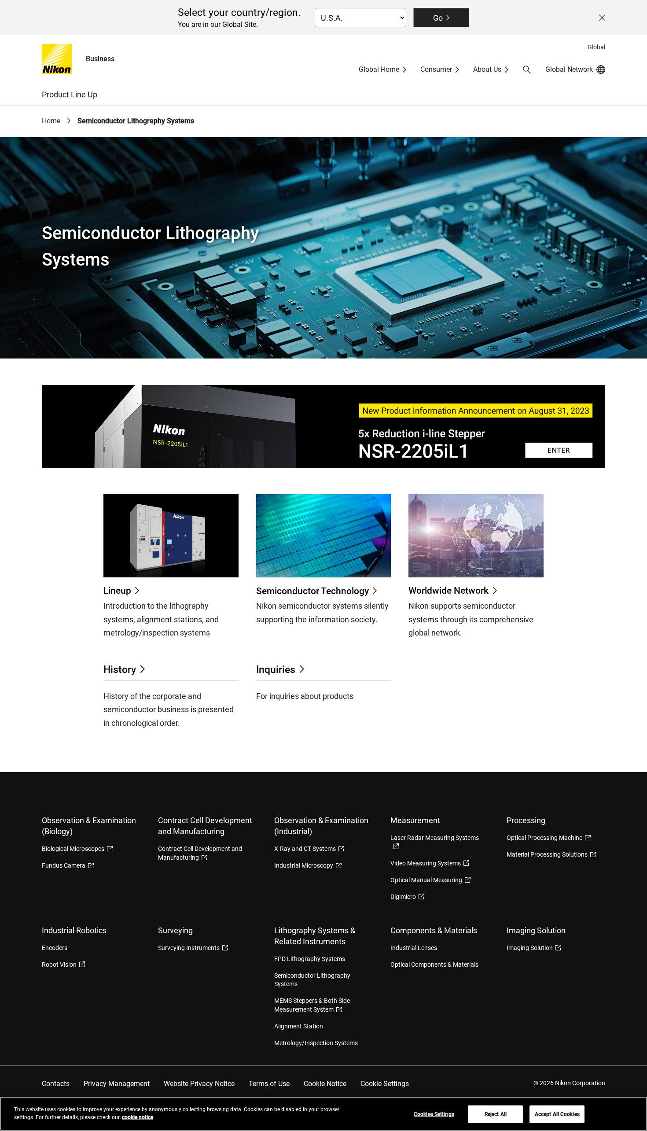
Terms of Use (269, 1083)
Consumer (436, 69)
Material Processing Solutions (547, 854)
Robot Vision (59, 964)
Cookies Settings (434, 1114)
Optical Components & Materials (434, 964)
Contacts (56, 1083)
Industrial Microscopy (303, 865)
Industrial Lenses (413, 947)
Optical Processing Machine (544, 837)
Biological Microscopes (73, 848)
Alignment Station (298, 1026)
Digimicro (403, 896)
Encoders (54, 947)
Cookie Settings (384, 1083)
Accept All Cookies (557, 1114)
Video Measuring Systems (425, 863)
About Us (487, 69)
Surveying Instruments (189, 947)
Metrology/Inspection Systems (316, 1042)
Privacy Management (117, 1083)
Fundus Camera (63, 865)
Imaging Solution (530, 947)
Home (51, 121)
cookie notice (137, 1117)
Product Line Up (69, 94)
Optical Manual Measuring (426, 879)
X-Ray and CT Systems (305, 848)
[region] (323, 1114)
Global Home (379, 69)
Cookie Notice (325, 1083)
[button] (526, 69)
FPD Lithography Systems (309, 958)
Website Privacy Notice (199, 1083)
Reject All (496, 1114)
